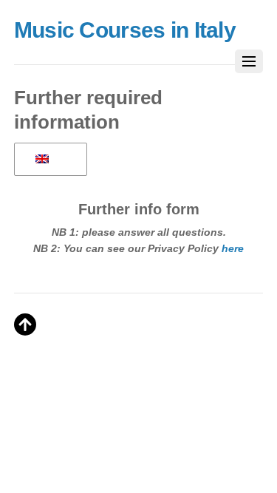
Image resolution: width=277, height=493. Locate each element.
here (233, 248)
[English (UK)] (48, 159)
